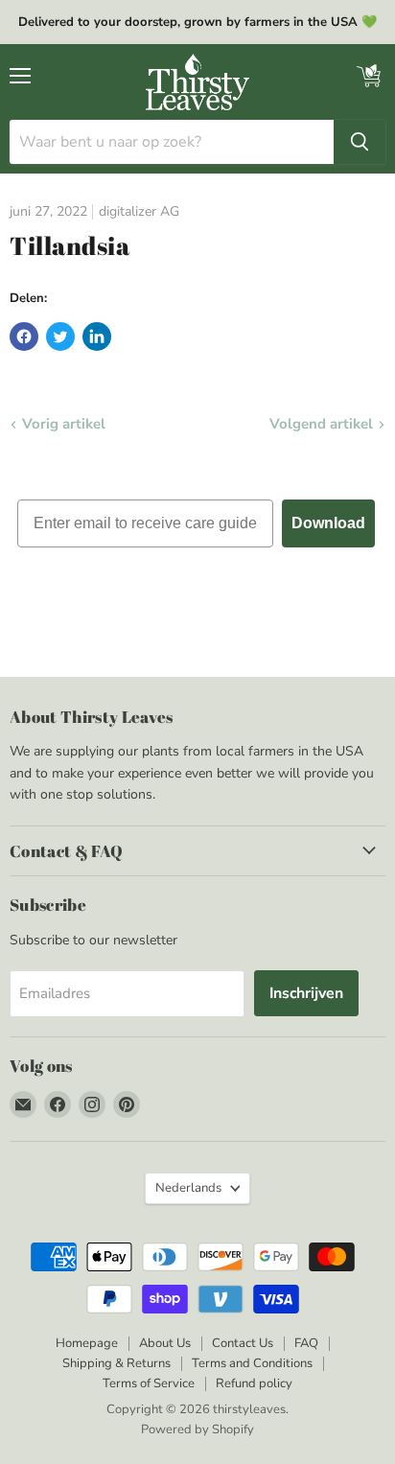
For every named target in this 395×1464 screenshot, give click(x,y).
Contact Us (242, 1343)
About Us (165, 1343)
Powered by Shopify (197, 1429)
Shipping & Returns (116, 1363)
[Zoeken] (359, 142)
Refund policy (254, 1383)
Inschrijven (306, 993)
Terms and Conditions (252, 1363)
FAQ (306, 1343)
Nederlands (188, 1188)
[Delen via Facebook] (24, 336)
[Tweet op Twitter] (60, 336)
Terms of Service (149, 1383)
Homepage (87, 1343)
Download (328, 523)
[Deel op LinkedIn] (96, 336)
